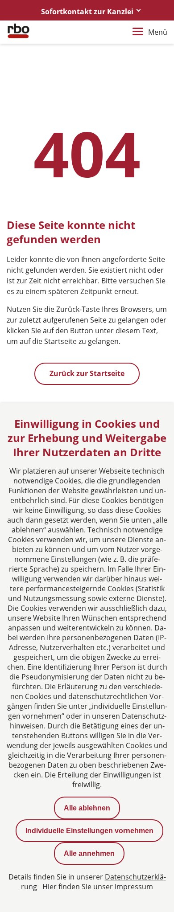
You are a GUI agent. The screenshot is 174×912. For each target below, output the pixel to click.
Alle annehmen (89, 853)
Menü (157, 32)
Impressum (134, 887)
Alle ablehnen (87, 808)
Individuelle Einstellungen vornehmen (89, 830)
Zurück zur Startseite (87, 373)
